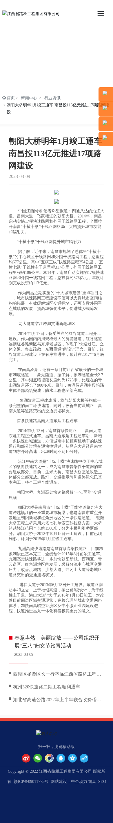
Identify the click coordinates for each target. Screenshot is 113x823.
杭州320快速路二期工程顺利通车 (46, 686)
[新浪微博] (26, 758)
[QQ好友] (61, 758)
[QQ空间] (72, 758)
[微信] (37, 758)
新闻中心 (29, 98)
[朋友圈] (49, 758)
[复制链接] (84, 758)
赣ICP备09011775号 (31, 781)
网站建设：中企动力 (69, 781)
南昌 (92, 781)
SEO (102, 781)
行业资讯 (52, 98)
